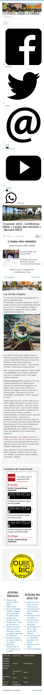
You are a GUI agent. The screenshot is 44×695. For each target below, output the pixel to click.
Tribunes (15, 663)
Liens (25, 678)
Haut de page (37, 690)
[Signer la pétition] (22, 566)
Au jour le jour (17, 656)
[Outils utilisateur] (38, 236)
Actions (15, 678)
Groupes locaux (28, 663)
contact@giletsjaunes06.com (32, 684)
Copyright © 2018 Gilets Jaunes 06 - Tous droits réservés (6, 663)
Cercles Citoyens (19, 439)
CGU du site (6, 656)
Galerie (26, 672)
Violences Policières (29, 656)
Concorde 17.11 (11, 307)
